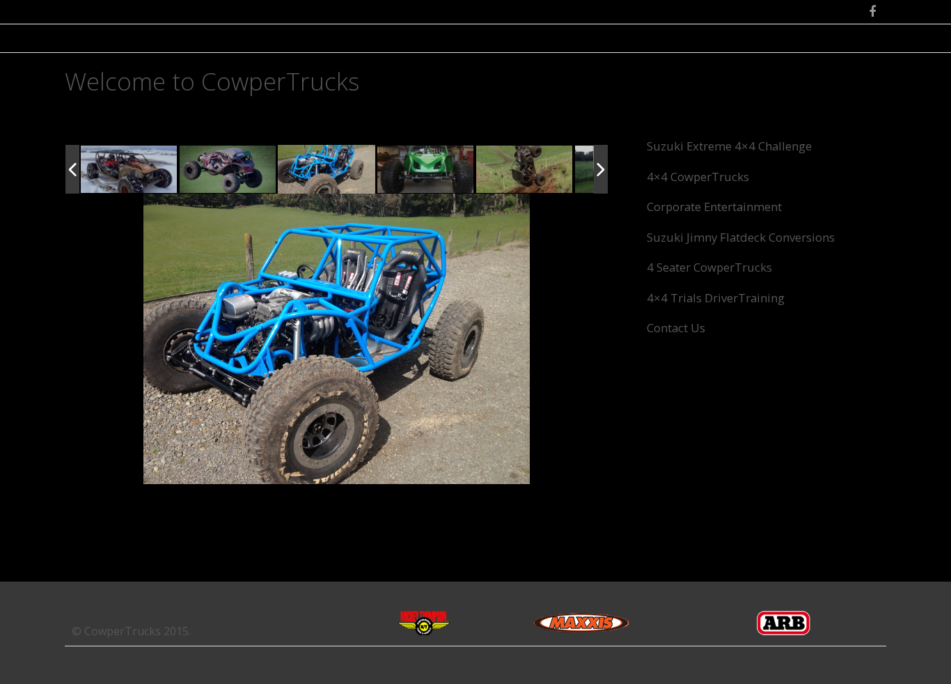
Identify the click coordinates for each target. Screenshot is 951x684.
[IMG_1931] (327, 170)
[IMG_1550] (525, 170)
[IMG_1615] (129, 170)
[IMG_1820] (425, 169)
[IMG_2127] (228, 170)
